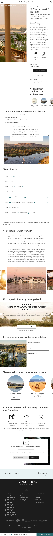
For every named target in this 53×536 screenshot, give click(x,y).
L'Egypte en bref (32, 353)
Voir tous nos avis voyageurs (26, 326)
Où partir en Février (10, 499)
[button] (19, 534)
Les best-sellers (8, 496)
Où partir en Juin (9, 506)
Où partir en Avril (9, 502)
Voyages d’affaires (24, 496)
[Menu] (2, 2)
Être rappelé (40, 75)
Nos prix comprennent (34, 342)
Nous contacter (38, 496)
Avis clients (37, 497)
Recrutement (38, 501)
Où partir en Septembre (10, 511)
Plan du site (12, 525)
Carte (46, 135)
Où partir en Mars (9, 501)
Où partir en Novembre (10, 514)
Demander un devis (45, 534)
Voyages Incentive (24, 499)
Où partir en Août (9, 509)
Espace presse (38, 499)
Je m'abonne (34, 457)
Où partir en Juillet (9, 507)
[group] (34, 102)
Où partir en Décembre (10, 515)
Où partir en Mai (9, 504)
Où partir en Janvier (10, 497)
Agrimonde (22, 501)
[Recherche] (51, 2)
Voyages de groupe (24, 497)
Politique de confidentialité (24, 525)
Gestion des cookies (39, 525)
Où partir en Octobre (10, 512)
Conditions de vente (40, 502)
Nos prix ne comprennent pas (35, 348)
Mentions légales (26, 527)
